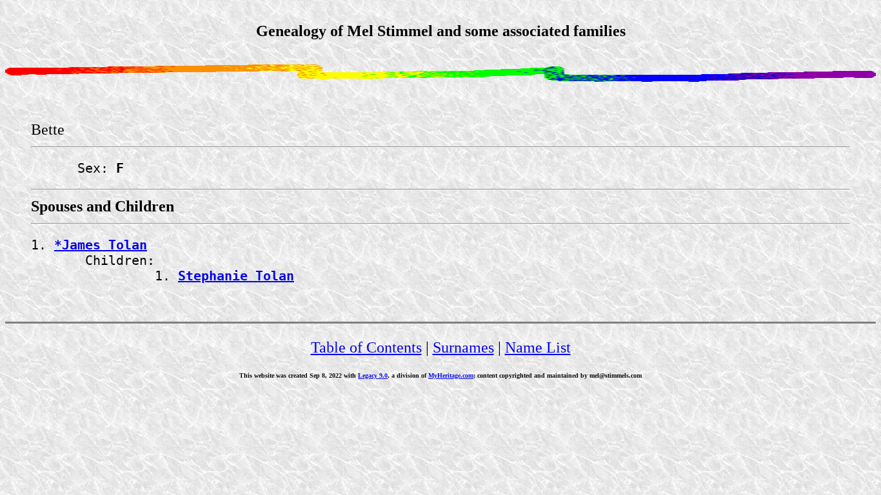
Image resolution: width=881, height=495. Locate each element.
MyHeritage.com (450, 375)
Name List (538, 347)
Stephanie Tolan (236, 276)
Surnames (463, 347)
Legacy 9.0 (373, 375)
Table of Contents (366, 347)
